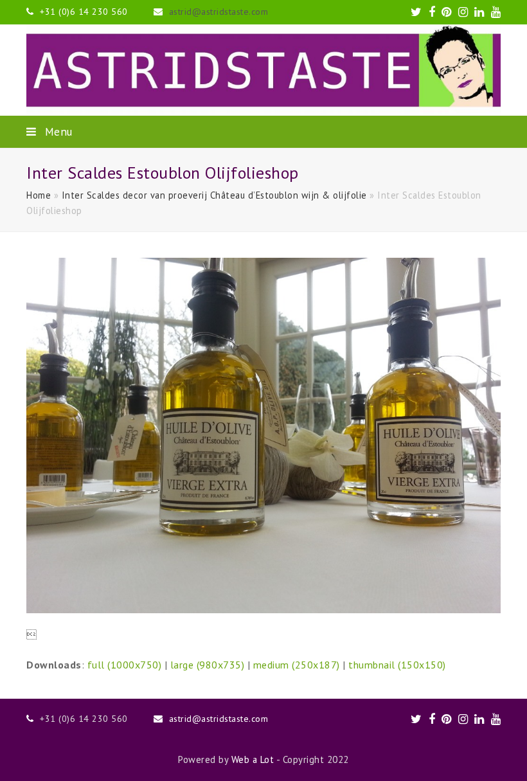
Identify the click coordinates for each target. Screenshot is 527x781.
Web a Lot (252, 759)
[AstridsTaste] (263, 70)
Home (38, 195)
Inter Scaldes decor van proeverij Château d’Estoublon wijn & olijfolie (214, 195)
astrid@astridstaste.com (219, 11)
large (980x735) (207, 664)
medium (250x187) (296, 664)
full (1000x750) (124, 664)
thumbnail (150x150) (397, 664)
